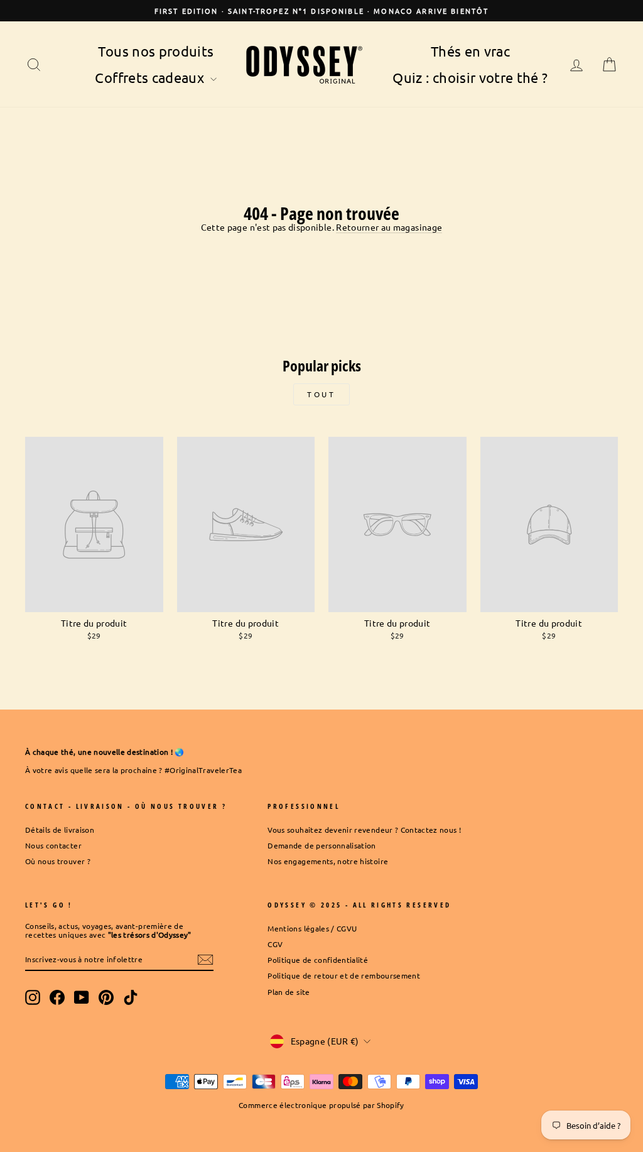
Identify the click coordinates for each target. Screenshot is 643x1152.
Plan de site (288, 992)
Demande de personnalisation (321, 845)
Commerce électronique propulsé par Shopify (321, 1105)
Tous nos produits (155, 51)
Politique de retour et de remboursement (343, 975)
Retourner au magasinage (389, 227)
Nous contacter (53, 845)
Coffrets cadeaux (151, 77)
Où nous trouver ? (57, 861)
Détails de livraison (59, 830)
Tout (321, 394)
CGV (275, 944)
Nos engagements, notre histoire (327, 861)
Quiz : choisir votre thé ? (470, 77)
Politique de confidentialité (317, 960)
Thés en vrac (470, 51)
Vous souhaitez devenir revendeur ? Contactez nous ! (364, 830)
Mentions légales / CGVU (312, 928)
